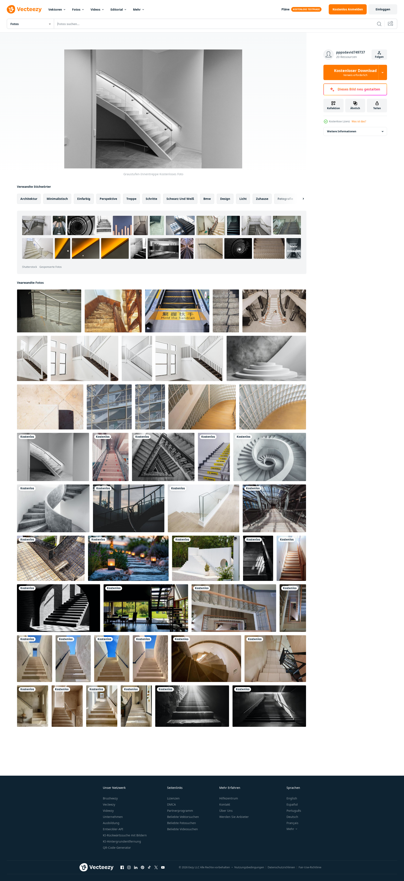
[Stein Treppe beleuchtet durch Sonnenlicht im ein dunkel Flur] (192, 706)
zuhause (262, 199)
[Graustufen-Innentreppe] (53, 457)
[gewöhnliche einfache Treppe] (226, 310)
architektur (28, 199)
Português (294, 811)
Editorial (116, 9)
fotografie (285, 199)
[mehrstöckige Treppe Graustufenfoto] (163, 457)
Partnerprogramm (180, 811)
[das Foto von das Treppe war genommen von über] (275, 658)
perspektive (108, 199)
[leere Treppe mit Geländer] (274, 508)
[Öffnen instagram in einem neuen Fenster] (129, 867)
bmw (207, 199)
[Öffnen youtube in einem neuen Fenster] (163, 867)
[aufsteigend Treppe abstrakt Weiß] (206, 558)
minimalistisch (57, 199)
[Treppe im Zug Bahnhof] (110, 457)
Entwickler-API (113, 829)
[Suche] (379, 23)
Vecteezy (109, 804)
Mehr (137, 9)
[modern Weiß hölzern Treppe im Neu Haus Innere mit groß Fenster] (32, 358)
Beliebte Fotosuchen (181, 823)
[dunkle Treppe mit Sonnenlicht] (258, 558)
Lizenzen (173, 798)
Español (292, 804)
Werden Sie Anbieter (234, 817)
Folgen (379, 57)
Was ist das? (359, 121)
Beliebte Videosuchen (182, 829)
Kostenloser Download (355, 72)
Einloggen (383, 9)
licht (243, 199)
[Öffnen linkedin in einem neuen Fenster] (135, 867)
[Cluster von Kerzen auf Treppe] (128, 558)
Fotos (76, 9)
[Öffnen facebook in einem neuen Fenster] (122, 867)
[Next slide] (299, 199)
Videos (95, 9)
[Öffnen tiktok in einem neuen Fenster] (149, 867)
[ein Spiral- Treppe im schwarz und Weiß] (269, 457)
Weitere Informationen (341, 131)
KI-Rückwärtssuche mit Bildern (125, 835)
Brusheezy (110, 798)
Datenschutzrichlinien (281, 867)
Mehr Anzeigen (294, 248)
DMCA (171, 804)
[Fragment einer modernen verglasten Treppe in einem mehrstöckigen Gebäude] (109, 406)
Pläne (285, 9)
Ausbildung (111, 823)
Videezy (108, 811)
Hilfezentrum (228, 798)
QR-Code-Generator (117, 848)
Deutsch (292, 817)
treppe (131, 199)
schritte (151, 199)
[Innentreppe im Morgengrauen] (128, 508)
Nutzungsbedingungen (249, 867)
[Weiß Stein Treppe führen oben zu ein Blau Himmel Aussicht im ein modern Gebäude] (34, 658)
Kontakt (224, 804)
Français (292, 823)
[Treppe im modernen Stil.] (203, 508)
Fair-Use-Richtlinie (310, 867)
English (292, 798)
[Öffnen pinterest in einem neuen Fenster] (142, 867)
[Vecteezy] (24, 9)
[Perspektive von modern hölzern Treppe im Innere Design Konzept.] (291, 558)
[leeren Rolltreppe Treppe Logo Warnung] (177, 310)
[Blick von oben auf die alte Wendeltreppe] (206, 658)
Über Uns (226, 811)
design (225, 199)
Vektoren (55, 9)
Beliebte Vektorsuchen (183, 817)
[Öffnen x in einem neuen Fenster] (156, 867)
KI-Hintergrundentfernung (122, 841)
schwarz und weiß (180, 199)
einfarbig (83, 199)
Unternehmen (113, 817)
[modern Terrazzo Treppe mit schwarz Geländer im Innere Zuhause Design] (32, 706)
